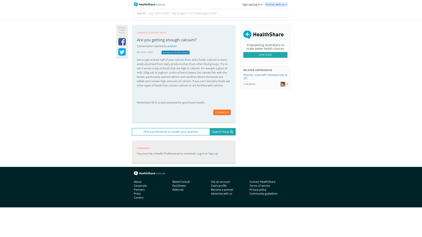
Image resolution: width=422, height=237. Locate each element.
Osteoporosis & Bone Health (176, 52)
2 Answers (249, 84)
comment (222, 112)
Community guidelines (263, 193)
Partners (139, 189)
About (137, 182)
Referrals (178, 189)
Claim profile (219, 185)
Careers (139, 197)
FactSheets (179, 185)
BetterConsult (181, 182)
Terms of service (260, 185)
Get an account (220, 182)
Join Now (265, 54)
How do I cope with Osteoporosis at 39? (265, 76)
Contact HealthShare (262, 182)
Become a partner (222, 189)
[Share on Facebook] (122, 43)
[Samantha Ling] (282, 83)
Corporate (140, 185)
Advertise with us (221, 193)
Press (137, 193)
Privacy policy (258, 189)
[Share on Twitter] (122, 54)
